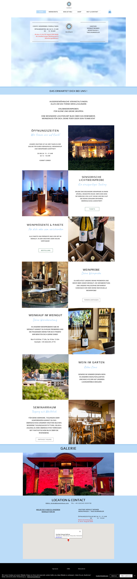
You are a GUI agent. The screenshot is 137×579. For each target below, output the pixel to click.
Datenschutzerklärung (33, 577)
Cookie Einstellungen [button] (102, 576)
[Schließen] (135, 576)
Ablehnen (114, 576)
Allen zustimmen (126, 576)
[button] (68, 474)
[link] (109, 11)
